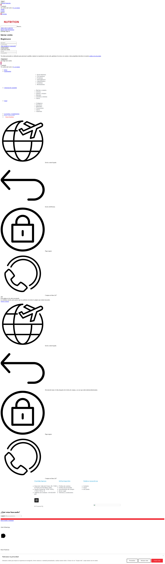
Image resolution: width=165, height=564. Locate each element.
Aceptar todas (157, 560)
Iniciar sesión (4, 29)
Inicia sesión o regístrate (7, 520)
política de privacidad (95, 56)
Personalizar (132, 560)
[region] (82, 559)
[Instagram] (36, 500)
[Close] (163, 556)
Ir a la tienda (16, 8)
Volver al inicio (5, 301)
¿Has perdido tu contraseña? (8, 46)
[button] (82, 5)
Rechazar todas (144, 560)
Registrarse (11, 29)
